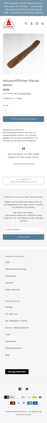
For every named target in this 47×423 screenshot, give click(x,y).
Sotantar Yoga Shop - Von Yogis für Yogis (27, 411)
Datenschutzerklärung (15, 269)
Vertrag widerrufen (17, 372)
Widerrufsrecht (12, 289)
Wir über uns (11, 314)
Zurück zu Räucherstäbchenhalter (23, 180)
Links (7, 334)
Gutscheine (10, 341)
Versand (9, 283)
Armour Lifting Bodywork (17, 327)
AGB (7, 262)
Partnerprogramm (13, 348)
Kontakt (9, 307)
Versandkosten (24, 93)
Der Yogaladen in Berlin (16, 321)
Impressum (10, 276)
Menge (5, 105)
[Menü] (42, 23)
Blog (7, 355)
